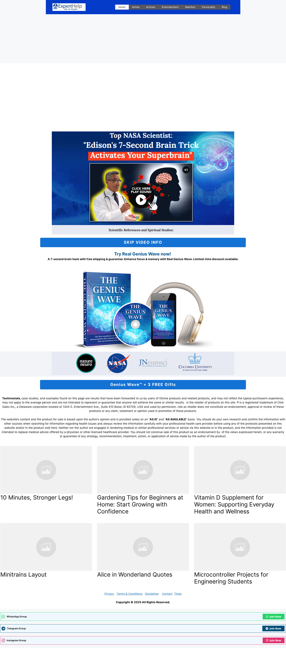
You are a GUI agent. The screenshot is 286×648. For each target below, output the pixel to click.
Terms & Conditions (130, 593)
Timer (178, 593)
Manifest (190, 7)
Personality (208, 7)
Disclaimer (152, 593)
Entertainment (170, 7)
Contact (167, 593)
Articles (150, 7)
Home (122, 7)
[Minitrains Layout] (46, 547)
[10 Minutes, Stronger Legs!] (46, 470)
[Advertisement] (143, 39)
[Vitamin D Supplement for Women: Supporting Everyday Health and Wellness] (240, 470)
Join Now (275, 616)
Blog (224, 7)
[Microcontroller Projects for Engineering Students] (240, 547)
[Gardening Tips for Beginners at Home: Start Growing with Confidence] (143, 470)
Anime (136, 7)
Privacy (109, 593)
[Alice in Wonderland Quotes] (143, 547)
